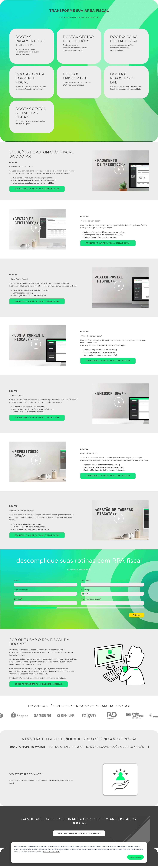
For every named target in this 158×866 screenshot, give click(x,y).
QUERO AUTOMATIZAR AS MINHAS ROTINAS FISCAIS (38, 684)
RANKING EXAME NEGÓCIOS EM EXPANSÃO (115, 746)
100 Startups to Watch (27, 746)
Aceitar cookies (135, 857)
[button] (120, 170)
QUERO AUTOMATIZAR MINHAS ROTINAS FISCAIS (79, 833)
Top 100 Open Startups (65, 746)
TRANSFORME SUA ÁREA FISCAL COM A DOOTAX (37, 189)
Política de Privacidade (51, 852)
